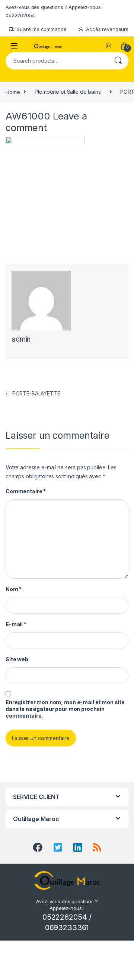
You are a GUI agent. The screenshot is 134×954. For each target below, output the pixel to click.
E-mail (16, 624)
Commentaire (26, 491)
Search (118, 60)
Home (13, 91)
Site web (17, 659)
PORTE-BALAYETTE (33, 393)
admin (21, 339)
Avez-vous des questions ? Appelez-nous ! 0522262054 (54, 11)
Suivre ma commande (41, 29)
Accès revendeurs (107, 29)
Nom (14, 589)
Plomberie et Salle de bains (67, 91)
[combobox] (57, 60)
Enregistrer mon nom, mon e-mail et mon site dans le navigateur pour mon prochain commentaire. (65, 709)
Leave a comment (46, 121)
